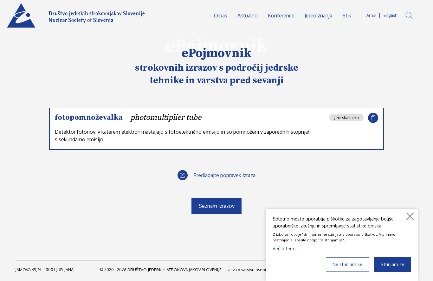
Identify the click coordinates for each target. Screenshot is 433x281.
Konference (281, 15)
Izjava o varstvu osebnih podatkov (258, 269)
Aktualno (247, 15)
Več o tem (283, 248)
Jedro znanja (318, 15)
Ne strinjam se (347, 264)
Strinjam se (392, 264)
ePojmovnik (217, 53)
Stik (346, 15)
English (390, 15)
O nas (220, 15)
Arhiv (371, 15)
